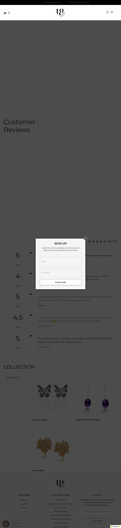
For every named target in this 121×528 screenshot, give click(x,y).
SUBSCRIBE (60, 282)
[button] (5, 13)
